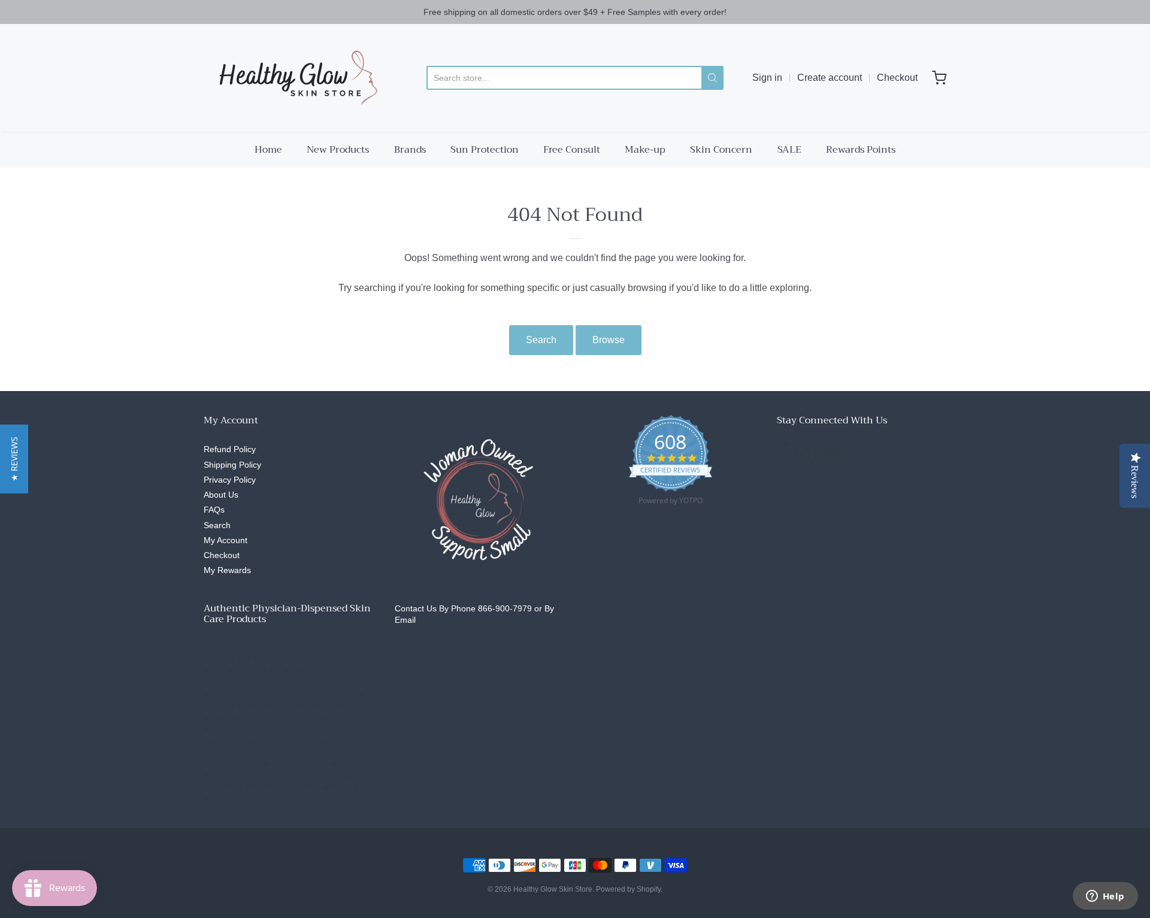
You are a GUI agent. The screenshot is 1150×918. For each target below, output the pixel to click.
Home (268, 149)
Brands (410, 149)
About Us (221, 494)
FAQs (214, 509)
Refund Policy (230, 449)
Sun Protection (484, 149)
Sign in (767, 77)
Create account (829, 77)
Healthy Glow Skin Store (552, 889)
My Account (225, 540)
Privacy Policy (230, 479)
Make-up (645, 149)
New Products (338, 149)
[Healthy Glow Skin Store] (295, 78)
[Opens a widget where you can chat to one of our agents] (1105, 897)
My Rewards (227, 570)
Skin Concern (721, 149)
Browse (608, 340)
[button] (14, 459)
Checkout (897, 77)
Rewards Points (860, 149)
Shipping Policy (232, 464)
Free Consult (571, 149)
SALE (789, 149)
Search (541, 340)
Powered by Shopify (628, 889)
